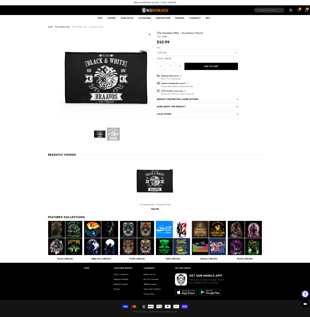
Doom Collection (65, 258)
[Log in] (291, 10)
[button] (306, 10)
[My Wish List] (299, 10)
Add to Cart (211, 66)
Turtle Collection (137, 258)
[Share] (149, 34)
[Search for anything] (257, 10)
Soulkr (164, 36)
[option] (106, 77)
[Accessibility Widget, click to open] (305, 294)
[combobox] (272, 10)
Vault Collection (173, 258)
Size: (159, 47)
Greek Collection (245, 258)
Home (50, 26)
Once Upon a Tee (145, 311)
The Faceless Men (62, 26)
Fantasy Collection (208, 258)
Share (149, 34)
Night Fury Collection (101, 258)
